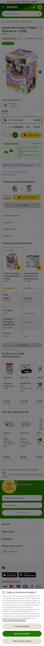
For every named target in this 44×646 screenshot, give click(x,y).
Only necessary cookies (22, 641)
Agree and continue (22, 634)
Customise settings (22, 626)
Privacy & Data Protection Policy (14, 620)
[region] (22, 617)
